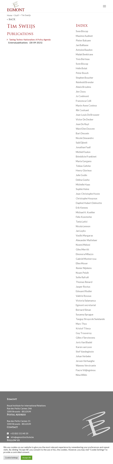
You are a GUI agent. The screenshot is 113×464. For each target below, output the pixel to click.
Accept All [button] (26, 458)
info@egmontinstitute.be (22, 437)
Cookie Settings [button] (11, 458)
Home (9, 15)
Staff (16, 15)
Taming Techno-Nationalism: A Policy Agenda (30, 39)
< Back (11, 19)
